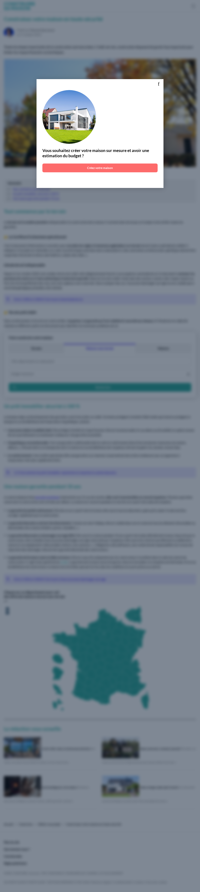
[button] (159, 84)
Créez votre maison (100, 168)
